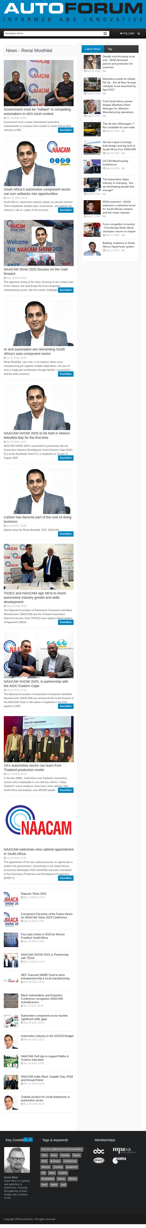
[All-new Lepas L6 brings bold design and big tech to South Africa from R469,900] (92, 148)
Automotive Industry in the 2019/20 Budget (47, 1035)
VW (43, 1173)
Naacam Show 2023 (33, 893)
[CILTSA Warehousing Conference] (92, 166)
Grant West (11, 1177)
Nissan (61, 1178)
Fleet (44, 1161)
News (54, 1155)
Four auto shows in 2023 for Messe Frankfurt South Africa (43, 936)
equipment (71, 1167)
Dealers (63, 1173)
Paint (44, 1184)
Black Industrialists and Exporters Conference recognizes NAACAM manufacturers (42, 999)
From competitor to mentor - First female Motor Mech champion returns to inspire (119, 228)
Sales (52, 1173)
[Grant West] (17, 1171)
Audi (63, 1184)
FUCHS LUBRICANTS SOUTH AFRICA (62, 1149)
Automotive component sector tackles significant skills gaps (44, 1017)
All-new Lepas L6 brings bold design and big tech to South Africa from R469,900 (119, 146)
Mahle (54, 1184)
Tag (110, 49)
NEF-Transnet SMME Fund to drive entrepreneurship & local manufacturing (45, 976)
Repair (76, 1155)
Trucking (57, 1167)
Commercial (70, 1161)
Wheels (72, 1178)
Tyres (44, 1155)
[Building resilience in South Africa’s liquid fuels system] (92, 248)
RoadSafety (48, 1178)
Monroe (46, 1167)
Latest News (93, 49)
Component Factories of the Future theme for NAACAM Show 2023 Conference (47, 915)
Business (55, 1161)
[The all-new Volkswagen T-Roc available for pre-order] (92, 129)
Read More (66, 130)
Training (65, 1155)
